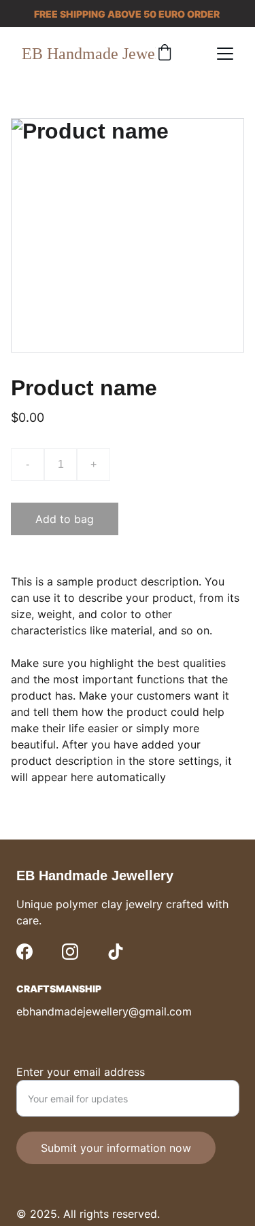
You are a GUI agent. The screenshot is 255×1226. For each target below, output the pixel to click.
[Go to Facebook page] (24, 951)
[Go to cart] (164, 53)
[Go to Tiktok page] (115, 951)
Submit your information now (116, 1148)
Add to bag (64, 519)
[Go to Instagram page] (70, 951)
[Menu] (225, 54)
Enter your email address (80, 1072)
